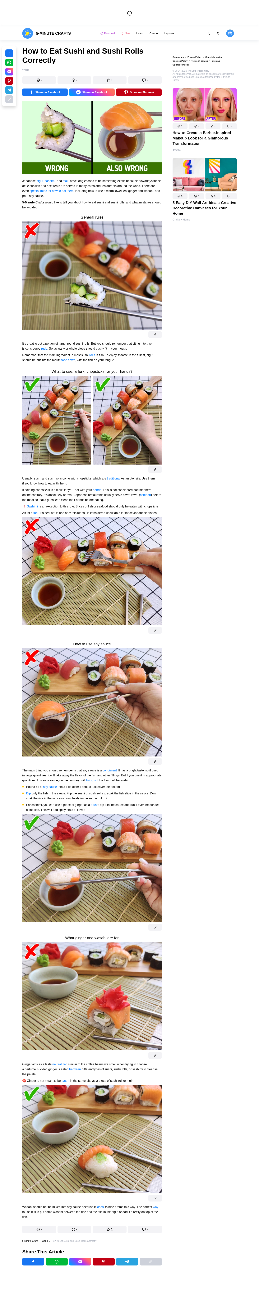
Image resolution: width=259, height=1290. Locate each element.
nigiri (39, 181)
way (155, 1207)
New (127, 33)
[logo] (46, 33)
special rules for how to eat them (51, 191)
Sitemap (216, 61)
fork (35, 513)
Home (186, 219)
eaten (65, 1080)
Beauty (177, 149)
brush (94, 804)
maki (66, 181)
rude (44, 348)
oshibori (145, 495)
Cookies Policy (180, 61)
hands (97, 490)
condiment (110, 770)
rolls (92, 355)
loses (100, 1207)
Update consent (181, 65)
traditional (113, 478)
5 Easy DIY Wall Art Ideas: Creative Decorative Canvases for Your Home (204, 208)
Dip (28, 793)
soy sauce (50, 786)
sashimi (50, 181)
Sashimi (32, 506)
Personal (109, 33)
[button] (180, 126)
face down (68, 360)
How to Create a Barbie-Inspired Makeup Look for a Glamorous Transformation (202, 138)
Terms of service (199, 61)
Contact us (178, 57)
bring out (92, 780)
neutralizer (59, 1064)
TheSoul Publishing (197, 71)
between (75, 1069)
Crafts (176, 219)
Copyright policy (213, 57)
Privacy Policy (194, 57)
